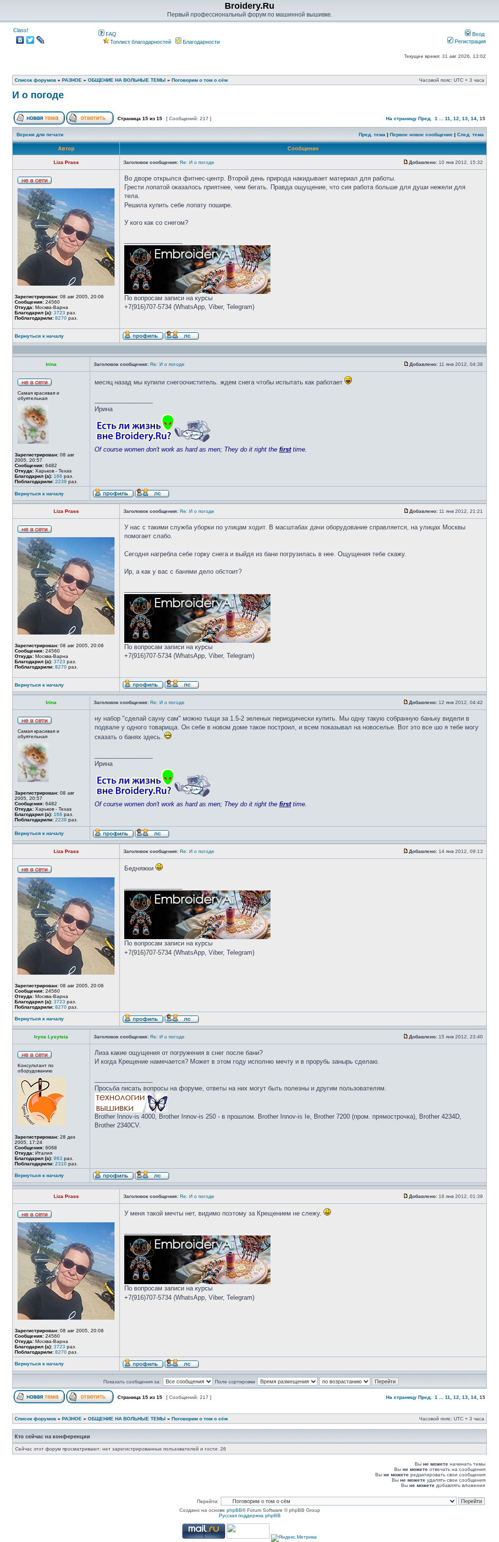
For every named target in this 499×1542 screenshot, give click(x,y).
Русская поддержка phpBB (250, 1515)
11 (447, 118)
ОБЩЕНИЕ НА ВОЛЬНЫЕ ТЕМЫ (127, 80)
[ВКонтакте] (20, 40)
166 (58, 476)
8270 (61, 318)
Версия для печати (40, 134)
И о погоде (38, 95)
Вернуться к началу (39, 336)
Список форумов (35, 80)
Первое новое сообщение (421, 134)
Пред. (425, 118)
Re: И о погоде (197, 162)
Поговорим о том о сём (200, 80)
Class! (20, 30)
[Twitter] (30, 40)
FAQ (110, 34)
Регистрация (469, 41)
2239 (61, 481)
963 (58, 1158)
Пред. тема (372, 134)
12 (456, 118)
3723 (59, 312)
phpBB (234, 1510)
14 (474, 118)
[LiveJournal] (41, 40)
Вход (477, 34)
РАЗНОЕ (72, 80)
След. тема (470, 134)
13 (465, 118)
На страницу (401, 118)
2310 (61, 1163)
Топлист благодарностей (140, 42)
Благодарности (200, 42)
